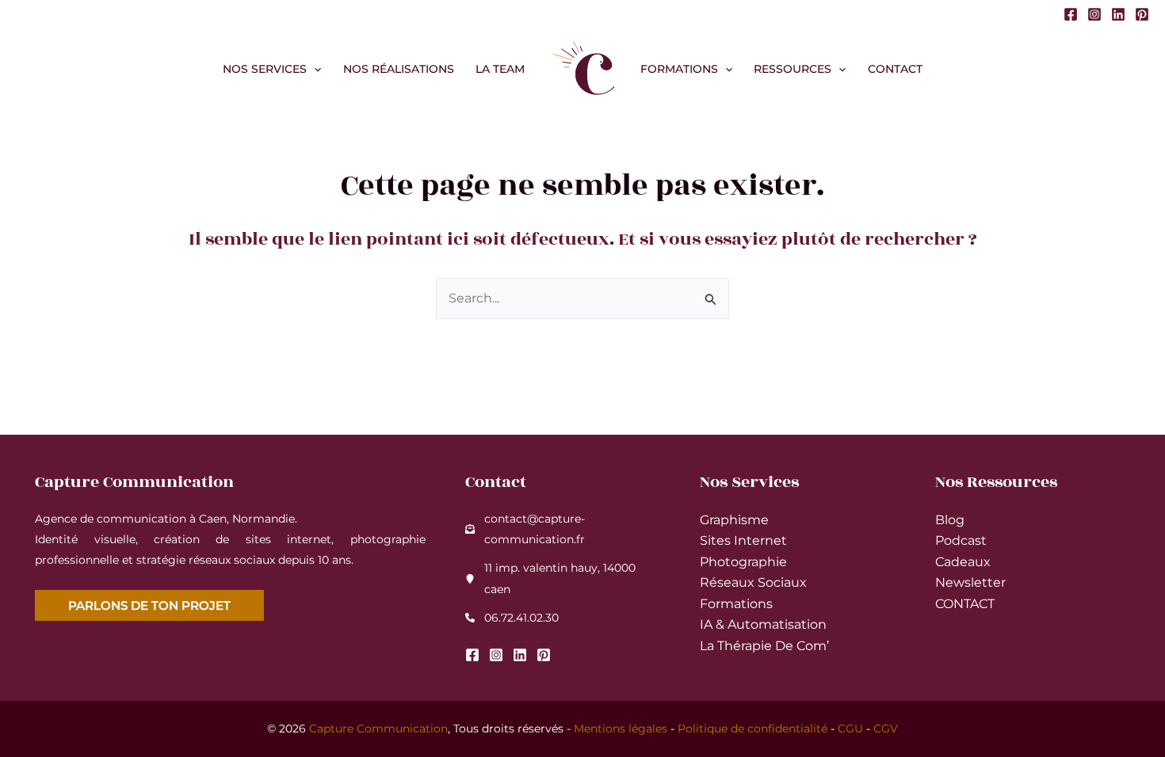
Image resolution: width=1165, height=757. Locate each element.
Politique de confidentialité (752, 728)
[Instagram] (1094, 14)
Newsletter (970, 582)
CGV (885, 728)
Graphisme (734, 519)
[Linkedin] (1118, 14)
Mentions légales (620, 728)
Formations (736, 603)
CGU (850, 728)
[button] (314, 69)
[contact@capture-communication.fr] (562, 529)
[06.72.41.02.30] (512, 617)
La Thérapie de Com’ (764, 645)
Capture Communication (378, 728)
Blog (949, 519)
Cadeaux (963, 561)
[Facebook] (1071, 14)
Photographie (743, 561)
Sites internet (743, 540)
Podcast (961, 540)
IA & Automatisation (763, 624)
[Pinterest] (1142, 14)
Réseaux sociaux (753, 582)
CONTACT (965, 603)
